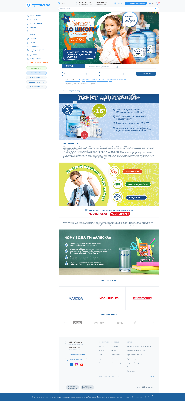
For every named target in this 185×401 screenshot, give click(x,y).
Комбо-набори (35, 16)
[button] (64, 322)
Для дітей (33, 55)
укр (153, 3)
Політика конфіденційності (136, 350)
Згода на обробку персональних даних (140, 363)
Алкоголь (33, 27)
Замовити (146, 74)
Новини (101, 350)
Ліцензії (129, 367)
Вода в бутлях (35, 19)
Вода (100, 359)
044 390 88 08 (86, 3)
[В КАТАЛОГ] (75, 298)
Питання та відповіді (118, 363)
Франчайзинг (103, 363)
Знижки (32, 35)
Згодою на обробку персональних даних (97, 81)
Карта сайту (131, 371)
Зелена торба (115, 355)
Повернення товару (118, 359)
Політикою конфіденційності (107, 79)
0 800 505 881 (103, 3)
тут (142, 397)
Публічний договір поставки (136, 359)
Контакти (102, 367)
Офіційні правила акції (72, 91)
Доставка (114, 346)
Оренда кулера (35, 58)
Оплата (113, 350)
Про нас (101, 346)
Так (149, 397)
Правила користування (134, 355)
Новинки (33, 38)
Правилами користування (86, 79)
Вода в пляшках (36, 23)
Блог (100, 355)
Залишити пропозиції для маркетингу (139, 346)
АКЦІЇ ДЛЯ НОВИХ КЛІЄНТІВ (39, 62)
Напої (32, 31)
